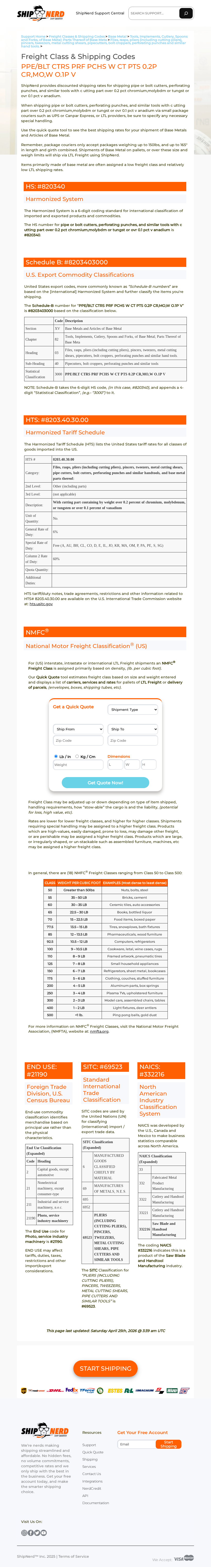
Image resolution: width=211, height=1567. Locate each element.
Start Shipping (169, 1444)
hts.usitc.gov (41, 604)
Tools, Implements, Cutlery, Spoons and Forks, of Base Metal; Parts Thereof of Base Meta (104, 38)
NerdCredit (91, 1488)
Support (89, 1445)
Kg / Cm (88, 756)
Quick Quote (92, 1452)
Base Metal (117, 36)
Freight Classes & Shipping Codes (77, 36)
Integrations (92, 1481)
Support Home (33, 36)
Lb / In (65, 756)
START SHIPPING (105, 1368)
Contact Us (91, 1474)
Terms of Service (73, 1556)
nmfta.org (99, 1031)
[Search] (186, 13)
